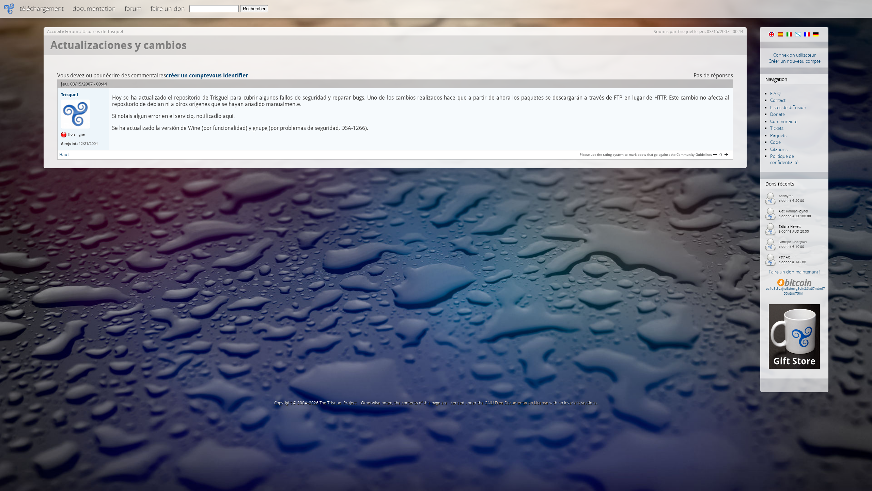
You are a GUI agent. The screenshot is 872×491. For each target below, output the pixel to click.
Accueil (54, 31)
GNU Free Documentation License (516, 403)
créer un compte (187, 75)
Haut (64, 154)
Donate (777, 114)
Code (775, 142)
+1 (726, 154)
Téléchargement (42, 8)
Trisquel (685, 31)
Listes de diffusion (788, 107)
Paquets (778, 135)
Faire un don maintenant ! (794, 272)
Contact (777, 100)
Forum (133, 8)
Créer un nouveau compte (794, 61)
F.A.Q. (776, 93)
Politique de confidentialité (784, 159)
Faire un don (168, 8)
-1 (715, 154)
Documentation (94, 8)
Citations (779, 149)
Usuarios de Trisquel (102, 31)
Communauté (783, 121)
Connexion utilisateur (794, 55)
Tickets (776, 128)
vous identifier (228, 75)
